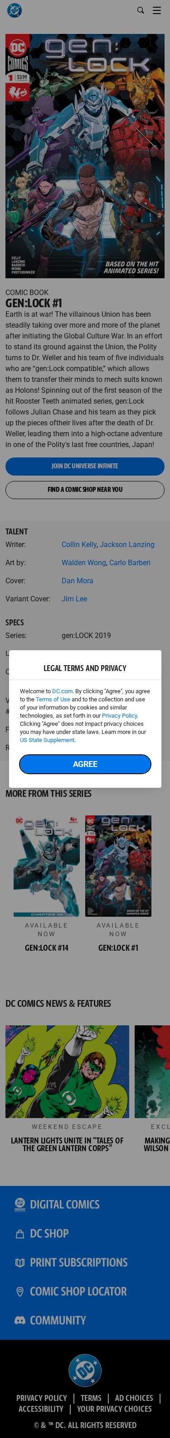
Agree (85, 764)
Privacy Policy (119, 715)
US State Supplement (47, 740)
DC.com (62, 691)
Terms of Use (53, 699)
